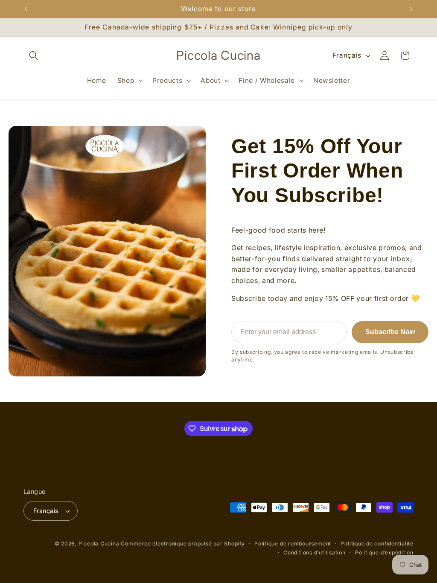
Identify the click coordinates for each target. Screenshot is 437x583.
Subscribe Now (390, 331)
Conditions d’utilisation (314, 552)
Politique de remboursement (292, 543)
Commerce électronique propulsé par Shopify (183, 543)
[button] (33, 55)
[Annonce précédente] (26, 9)
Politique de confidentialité (377, 543)
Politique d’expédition (384, 552)
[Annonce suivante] (411, 9)
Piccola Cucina (100, 543)
